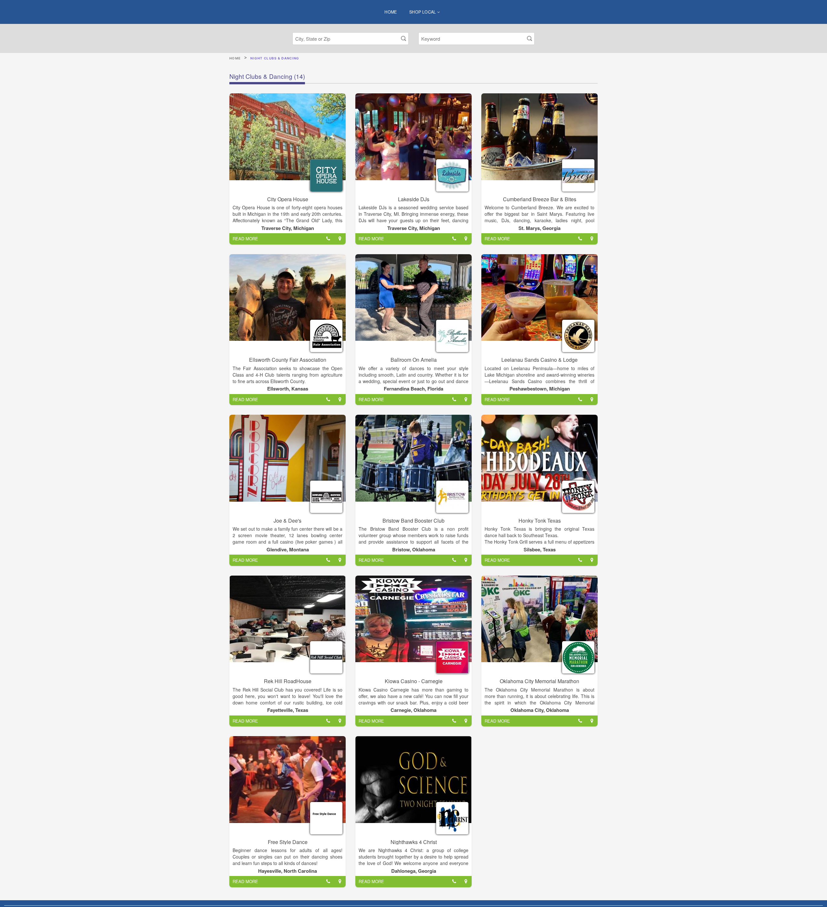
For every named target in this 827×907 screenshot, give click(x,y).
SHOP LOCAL (423, 12)
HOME (390, 12)
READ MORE (245, 238)
